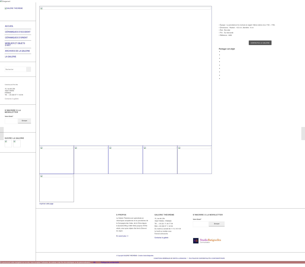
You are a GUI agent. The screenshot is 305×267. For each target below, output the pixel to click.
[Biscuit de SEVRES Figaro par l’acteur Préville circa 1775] (2, 133)
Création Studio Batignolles (145, 255)
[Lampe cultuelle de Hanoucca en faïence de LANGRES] (303, 133)
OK (94, 262)
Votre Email (9, 116)
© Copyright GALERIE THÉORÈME (126, 255)
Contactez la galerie (11, 98)
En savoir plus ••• (122, 236)
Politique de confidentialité (110, 262)
